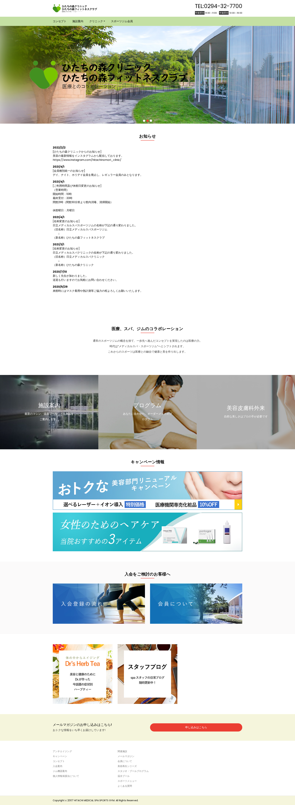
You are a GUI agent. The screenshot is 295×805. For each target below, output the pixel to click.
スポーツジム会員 (122, 21)
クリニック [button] (96, 21)
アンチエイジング (62, 751)
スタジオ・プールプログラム (133, 771)
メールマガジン (126, 756)
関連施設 (122, 751)
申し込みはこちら (196, 727)
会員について (125, 761)
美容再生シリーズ (127, 766)
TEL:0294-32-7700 (218, 6)
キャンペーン (60, 756)
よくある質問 (125, 786)
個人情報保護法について (66, 776)
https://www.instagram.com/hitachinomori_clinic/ (87, 160)
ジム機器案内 (60, 771)
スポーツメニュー (127, 781)
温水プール (124, 776)
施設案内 (77, 21)
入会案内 (57, 766)
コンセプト (59, 21)
